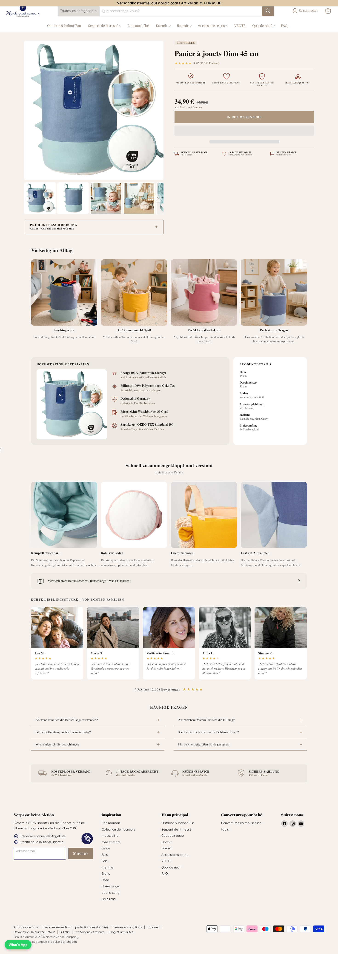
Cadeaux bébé (138, 26)
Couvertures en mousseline (241, 823)
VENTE (239, 26)
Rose (105, 880)
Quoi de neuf (262, 26)
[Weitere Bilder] (158, 198)
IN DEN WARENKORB (244, 117)
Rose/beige (110, 886)
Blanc (106, 873)
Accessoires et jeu (212, 26)
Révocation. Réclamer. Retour (34, 932)
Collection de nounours (118, 829)
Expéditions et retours (89, 932)
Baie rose (109, 899)
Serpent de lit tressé (103, 26)
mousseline (110, 836)
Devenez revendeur (56, 927)
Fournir (183, 26)
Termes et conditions (127, 927)
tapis (225, 829)
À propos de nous (26, 927)
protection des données (91, 927)
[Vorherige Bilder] (30, 198)
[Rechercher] (268, 11)
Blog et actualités (121, 932)
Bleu (105, 855)
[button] (244, 132)
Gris (104, 861)
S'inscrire (81, 853)
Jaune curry (111, 893)
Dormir (162, 26)
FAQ (284, 26)
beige (106, 848)
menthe (107, 867)
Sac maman (111, 823)
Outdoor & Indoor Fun (64, 26)
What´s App (18, 945)
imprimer (153, 927)
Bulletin (65, 932)
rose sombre (111, 842)
